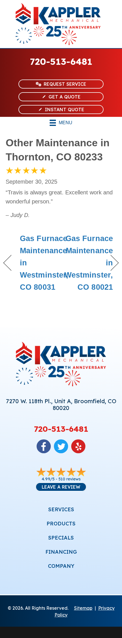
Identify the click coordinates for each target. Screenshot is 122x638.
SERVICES (61, 509)
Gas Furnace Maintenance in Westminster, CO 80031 (44, 263)
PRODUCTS (61, 523)
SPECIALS (61, 537)
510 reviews (69, 479)
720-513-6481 (61, 61)
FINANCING (61, 552)
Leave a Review (61, 487)
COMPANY (61, 566)
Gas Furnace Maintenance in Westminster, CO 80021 (88, 263)
